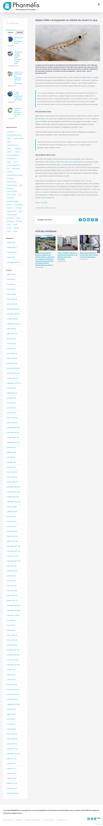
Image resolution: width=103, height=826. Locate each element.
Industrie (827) (11, 247)
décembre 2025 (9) (13, 309)
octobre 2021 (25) (13, 556)
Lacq (93, 77)
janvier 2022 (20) (12, 541)
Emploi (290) (11, 242)
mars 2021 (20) (12, 591)
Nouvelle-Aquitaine (13, 201)
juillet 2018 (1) (11, 714)
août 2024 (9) (11, 388)
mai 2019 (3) (11, 670)
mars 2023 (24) (12, 472)
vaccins (15, 231)
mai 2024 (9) (11, 403)
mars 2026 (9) (11, 294)
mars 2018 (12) (12, 734)
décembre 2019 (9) (13, 650)
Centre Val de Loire (13, 145)
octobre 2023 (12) (13, 437)
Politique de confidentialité (32, 820)
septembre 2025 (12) (14, 324)
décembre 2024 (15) (13, 368)
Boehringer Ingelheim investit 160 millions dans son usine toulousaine (89, 255)
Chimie (9, 148)
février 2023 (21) (12, 477)
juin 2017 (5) (11, 763)
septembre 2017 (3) (13, 754)
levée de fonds (11, 194)
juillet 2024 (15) (12, 393)
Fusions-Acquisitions (13, 165)
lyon (20, 194)
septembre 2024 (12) (14, 383)
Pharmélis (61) (11, 252)
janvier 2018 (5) (12, 744)
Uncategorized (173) (13, 262)
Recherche (10, 221)
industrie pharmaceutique (15, 175)
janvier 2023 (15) (12, 482)
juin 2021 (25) (11, 576)
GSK (8, 168)
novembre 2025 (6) (13, 314)
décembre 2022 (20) (13, 487)
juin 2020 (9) (11, 620)
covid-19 (9, 152)
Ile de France (16, 168)
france (16, 162)
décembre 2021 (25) (13, 546)
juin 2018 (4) (11, 719)
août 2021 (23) (12, 566)
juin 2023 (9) (11, 457)
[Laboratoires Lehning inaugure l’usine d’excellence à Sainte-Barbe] (10, 52)
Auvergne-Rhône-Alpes (14, 135)
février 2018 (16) (12, 739)
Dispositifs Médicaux (13, 155)
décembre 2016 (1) (13, 793)
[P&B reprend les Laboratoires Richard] (10, 38)
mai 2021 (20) (11, 581)
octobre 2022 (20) (13, 497)
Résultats (19, 221)
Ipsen (21, 185)
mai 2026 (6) (11, 284)
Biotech (9, 138)
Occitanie (10, 208)
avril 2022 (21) (11, 526)
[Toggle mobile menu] (99, 4)
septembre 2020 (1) (13, 615)
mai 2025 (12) (11, 343)
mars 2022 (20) (12, 531)
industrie (9, 172)
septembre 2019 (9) (13, 665)
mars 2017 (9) (11, 778)
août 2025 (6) (11, 329)
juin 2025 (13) (11, 339)
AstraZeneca (11, 132)
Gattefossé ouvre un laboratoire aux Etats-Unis (17, 112)
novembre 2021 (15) (13, 551)
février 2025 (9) (12, 358)
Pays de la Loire (11, 211)
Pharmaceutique (12, 215)
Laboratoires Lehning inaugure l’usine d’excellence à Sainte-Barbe (18, 57)
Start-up (16, 228)
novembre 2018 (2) (13, 694)
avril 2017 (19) (11, 773)
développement (12, 158)
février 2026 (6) (12, 299)
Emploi (48, 208)
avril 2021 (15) (11, 586)
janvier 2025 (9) (12, 363)
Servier (9, 228)
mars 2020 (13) (12, 635)
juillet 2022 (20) (12, 511)
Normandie (10, 198)
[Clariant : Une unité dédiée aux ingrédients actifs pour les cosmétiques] (10, 72)
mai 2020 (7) (11, 625)
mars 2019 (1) (11, 679)
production (10, 218)
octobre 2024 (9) (12, 378)
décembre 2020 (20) (13, 605)
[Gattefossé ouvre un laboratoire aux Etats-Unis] (10, 109)
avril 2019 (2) (11, 675)
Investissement (11, 182)
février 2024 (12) (12, 418)
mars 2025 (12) (12, 353)
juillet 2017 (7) (11, 759)
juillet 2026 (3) (11, 274)
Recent (19, 32)
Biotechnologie (18, 138)
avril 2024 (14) (11, 408)
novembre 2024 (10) (13, 373)
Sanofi (9, 224)
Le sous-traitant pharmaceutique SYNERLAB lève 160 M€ (18, 96)
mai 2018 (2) (11, 724)
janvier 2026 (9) (12, 304)
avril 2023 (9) (11, 467)
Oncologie (18, 208)
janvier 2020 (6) (12, 645)
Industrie (52, 208)
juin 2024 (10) (11, 398)
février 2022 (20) (12, 536)
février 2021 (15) (12, 595)
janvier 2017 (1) (12, 788)
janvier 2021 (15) (12, 600)
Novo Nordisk (19, 204)
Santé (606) (11, 257)
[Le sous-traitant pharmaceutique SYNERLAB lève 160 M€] (10, 93)
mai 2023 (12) (11, 462)
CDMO (9, 142)
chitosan (74, 83)
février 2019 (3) (12, 684)
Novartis (9, 204)
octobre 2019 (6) (12, 660)
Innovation (10, 178)
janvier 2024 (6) (12, 423)
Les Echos (44, 202)
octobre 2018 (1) (12, 699)
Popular (10, 32)
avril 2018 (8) (11, 729)
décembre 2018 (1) (13, 689)
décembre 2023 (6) (13, 427)
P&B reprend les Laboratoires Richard (18, 40)
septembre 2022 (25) (14, 502)
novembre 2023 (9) (13, 432)
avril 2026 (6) (11, 289)
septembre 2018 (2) (13, 704)
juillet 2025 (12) (12, 334)
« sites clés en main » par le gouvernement (69, 162)
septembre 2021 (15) (14, 561)
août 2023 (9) (11, 447)
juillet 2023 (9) (11, 452)
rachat (18, 218)
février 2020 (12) (12, 640)
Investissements (12, 185)
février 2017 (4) (12, 783)
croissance (18, 152)
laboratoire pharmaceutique (12, 190)
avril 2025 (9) (11, 348)
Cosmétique (17, 148)
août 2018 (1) (11, 709)
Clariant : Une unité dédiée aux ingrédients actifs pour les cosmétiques (18, 78)
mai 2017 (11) (11, 768)
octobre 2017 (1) (12, 749)
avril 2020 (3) (11, 630)
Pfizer (21, 211)
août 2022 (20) (12, 507)
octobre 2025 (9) (12, 319)
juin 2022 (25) (11, 516)
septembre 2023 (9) (13, 442)
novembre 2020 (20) (13, 610)
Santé (15, 224)
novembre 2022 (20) (13, 492)
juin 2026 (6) (11, 279)
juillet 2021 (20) (12, 571)
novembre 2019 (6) (13, 655)
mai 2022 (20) (11, 521)
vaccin (9, 231)
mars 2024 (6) (11, 413)
